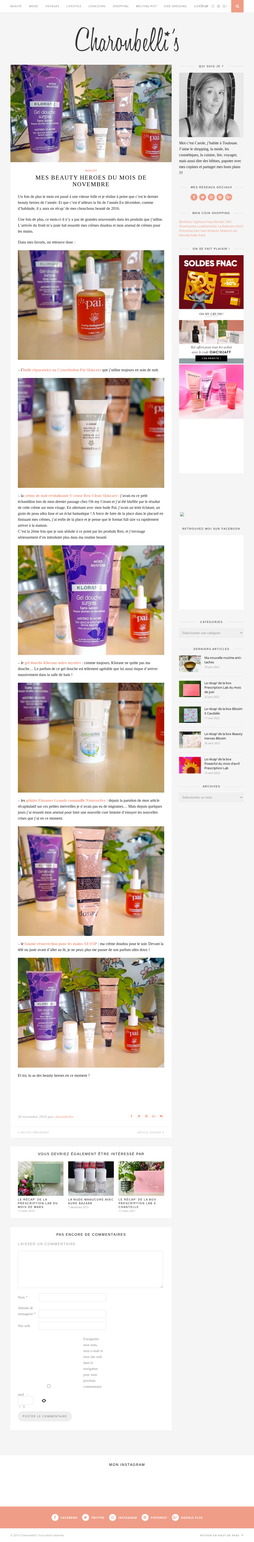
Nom (23, 1297)
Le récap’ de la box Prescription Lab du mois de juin (222, 687)
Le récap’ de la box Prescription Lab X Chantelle (137, 1203)
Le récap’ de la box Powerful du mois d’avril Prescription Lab (222, 763)
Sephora (199, 221)
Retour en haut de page (220, 1535)
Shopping (121, 6)
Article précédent (34, 1132)
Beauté (16, 6)
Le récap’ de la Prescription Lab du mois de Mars (38, 1203)
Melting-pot (146, 6)
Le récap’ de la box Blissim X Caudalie (223, 711)
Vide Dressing (175, 6)
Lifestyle (73, 6)
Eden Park (197, 235)
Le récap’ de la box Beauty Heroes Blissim (223, 736)
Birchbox (185, 221)
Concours (97, 6)
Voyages (52, 6)
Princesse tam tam (192, 230)
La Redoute (226, 226)
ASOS (239, 226)
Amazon (213, 230)
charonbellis (63, 1117)
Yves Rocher (215, 221)
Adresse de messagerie (27, 1311)
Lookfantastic (207, 226)
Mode (33, 6)
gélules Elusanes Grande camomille (55, 800)
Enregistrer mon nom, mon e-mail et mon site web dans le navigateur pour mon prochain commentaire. (93, 1362)
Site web (24, 1326)
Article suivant (149, 1132)
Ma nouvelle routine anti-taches (223, 659)
